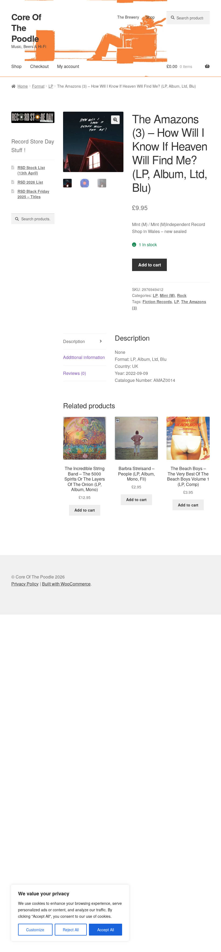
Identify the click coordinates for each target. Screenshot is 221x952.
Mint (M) (167, 295)
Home (23, 86)
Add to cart (149, 265)
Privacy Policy (25, 584)
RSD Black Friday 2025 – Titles (33, 194)
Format (38, 86)
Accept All (105, 929)
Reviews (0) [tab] (74, 373)
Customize (35, 929)
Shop (150, 17)
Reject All (71, 929)
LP (51, 86)
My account (68, 66)
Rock (182, 295)
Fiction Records (157, 301)
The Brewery (128, 17)
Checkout (39, 66)
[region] (70, 913)
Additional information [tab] (84, 357)
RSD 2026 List (30, 182)
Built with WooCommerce (66, 584)
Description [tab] (74, 341)
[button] (115, 119)
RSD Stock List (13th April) (31, 170)
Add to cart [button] (84, 510)
